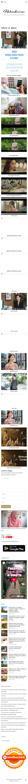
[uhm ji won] (14, 40)
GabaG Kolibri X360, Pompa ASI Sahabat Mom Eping (17, 669)
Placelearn (4, 698)
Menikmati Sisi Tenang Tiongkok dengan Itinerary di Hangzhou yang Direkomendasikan (17, 610)
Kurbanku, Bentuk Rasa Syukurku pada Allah (15, 647)
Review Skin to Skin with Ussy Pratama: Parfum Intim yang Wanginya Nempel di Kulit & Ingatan (17, 640)
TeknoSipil (4, 689)
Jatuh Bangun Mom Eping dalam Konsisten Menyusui (16, 662)
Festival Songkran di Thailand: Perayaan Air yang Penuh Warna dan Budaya (17, 655)
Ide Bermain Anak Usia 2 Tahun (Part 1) (16, 723)
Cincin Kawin (4, 712)
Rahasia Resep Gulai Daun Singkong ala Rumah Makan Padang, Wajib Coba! (16, 625)
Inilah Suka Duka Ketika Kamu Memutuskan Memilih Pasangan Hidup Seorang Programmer (13, 700)
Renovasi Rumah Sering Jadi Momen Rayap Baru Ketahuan (17, 631)
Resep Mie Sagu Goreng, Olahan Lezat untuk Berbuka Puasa (17, 676)
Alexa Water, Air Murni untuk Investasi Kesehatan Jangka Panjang (17, 617)
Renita (2, 729)
